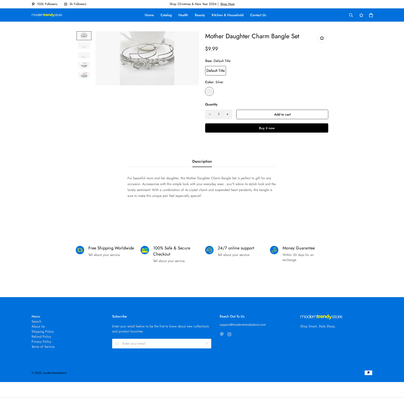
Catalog (166, 15)
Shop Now (227, 4)
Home (149, 15)
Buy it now (267, 128)
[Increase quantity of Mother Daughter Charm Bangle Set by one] (227, 114)
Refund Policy (41, 336)
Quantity (211, 104)
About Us (38, 326)
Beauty (200, 15)
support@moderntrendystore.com (243, 324)
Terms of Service (43, 346)
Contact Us (258, 15)
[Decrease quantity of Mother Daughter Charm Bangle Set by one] (209, 114)
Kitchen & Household (227, 15)
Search (36, 321)
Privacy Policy (41, 341)
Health (183, 15)
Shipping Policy (43, 331)
